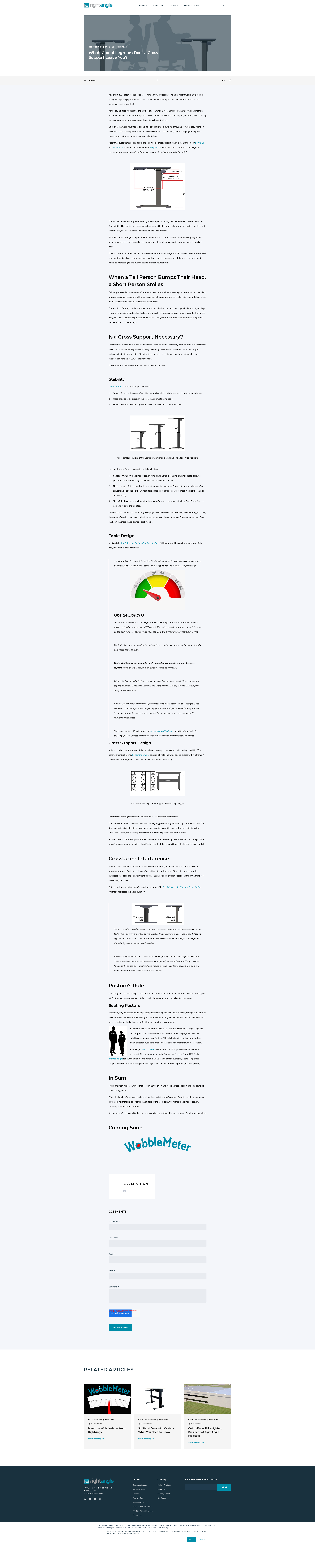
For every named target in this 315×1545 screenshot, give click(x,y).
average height (116, 1058)
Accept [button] (191, 1539)
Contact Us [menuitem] (137, 1515)
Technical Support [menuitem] (140, 1489)
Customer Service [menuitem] (140, 1485)
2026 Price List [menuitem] (139, 1502)
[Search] (230, 5)
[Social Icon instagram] (99, 1499)
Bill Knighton (95, 47)
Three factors (115, 386)
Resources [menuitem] (158, 5)
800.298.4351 (91, 1491)
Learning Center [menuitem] (191, 5)
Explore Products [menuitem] (164, 1485)
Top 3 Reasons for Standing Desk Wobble (140, 543)
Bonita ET (199, 142)
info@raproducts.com (94, 1493)
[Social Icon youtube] (85, 1499)
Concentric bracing (141, 755)
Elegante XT (155, 147)
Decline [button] (202, 1539)
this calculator (148, 1049)
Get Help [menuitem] (137, 1480)
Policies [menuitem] (136, 1493)
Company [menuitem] (174, 5)
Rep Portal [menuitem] (162, 1498)
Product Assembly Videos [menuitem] (143, 1511)
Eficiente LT (118, 147)
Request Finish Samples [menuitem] (142, 1506)
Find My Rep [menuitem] (138, 1498)
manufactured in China (161, 731)
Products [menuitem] (143, 5)
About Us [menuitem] (161, 1489)
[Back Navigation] (157, 80)
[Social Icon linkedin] (89, 1499)
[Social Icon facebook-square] (94, 1499)
